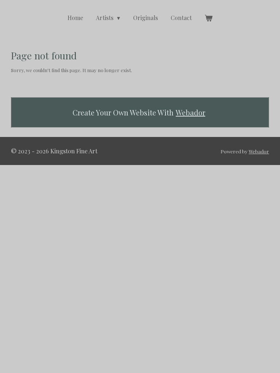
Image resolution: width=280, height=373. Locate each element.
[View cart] (208, 18)
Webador (190, 112)
